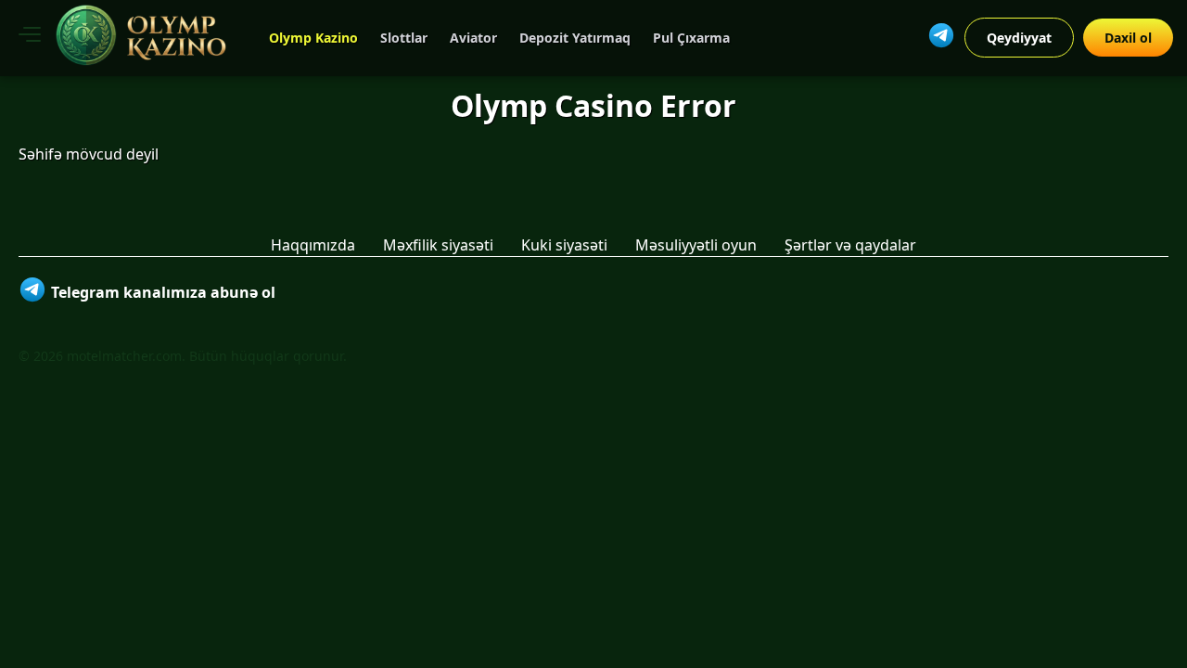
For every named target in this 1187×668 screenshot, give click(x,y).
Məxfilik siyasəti (438, 245)
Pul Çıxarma (691, 37)
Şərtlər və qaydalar (850, 245)
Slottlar (404, 37)
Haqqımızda (313, 245)
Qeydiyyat (1019, 37)
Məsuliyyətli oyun (696, 245)
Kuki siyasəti (564, 245)
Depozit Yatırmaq (575, 37)
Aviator (473, 37)
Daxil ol (1128, 37)
